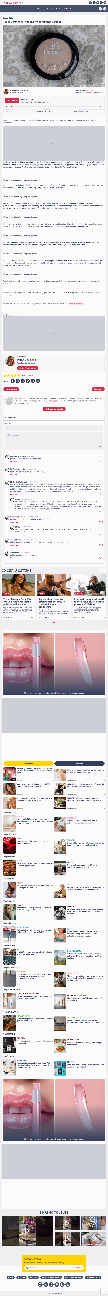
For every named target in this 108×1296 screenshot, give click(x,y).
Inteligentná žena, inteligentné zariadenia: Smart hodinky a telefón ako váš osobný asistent (85, 911)
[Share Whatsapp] (18, 381)
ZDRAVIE (20, 838)
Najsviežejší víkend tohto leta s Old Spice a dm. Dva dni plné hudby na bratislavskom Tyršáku (34, 770)
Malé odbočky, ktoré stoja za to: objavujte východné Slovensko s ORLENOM (34, 931)
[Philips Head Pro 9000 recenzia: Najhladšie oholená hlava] (94, 1223)
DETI (18, 949)
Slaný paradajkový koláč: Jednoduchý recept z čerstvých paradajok (35, 864)
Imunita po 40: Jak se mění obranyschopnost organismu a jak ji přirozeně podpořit (86, 888)
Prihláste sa (20, 398)
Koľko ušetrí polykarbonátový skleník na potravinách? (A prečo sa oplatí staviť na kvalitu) (84, 956)
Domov (5, 18)
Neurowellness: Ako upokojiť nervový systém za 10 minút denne (83, 866)
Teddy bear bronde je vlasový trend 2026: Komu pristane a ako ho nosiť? (33, 785)
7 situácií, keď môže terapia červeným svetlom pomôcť (32, 842)
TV (70, 9)
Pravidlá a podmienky (51, 1277)
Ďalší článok (98, 389)
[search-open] (104, 8)
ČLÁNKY (19, 905)
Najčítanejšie (28, 764)
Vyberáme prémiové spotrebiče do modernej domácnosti (34, 1042)
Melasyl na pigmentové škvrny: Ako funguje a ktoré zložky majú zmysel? (85, 771)
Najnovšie (79, 764)
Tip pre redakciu (93, 1277)
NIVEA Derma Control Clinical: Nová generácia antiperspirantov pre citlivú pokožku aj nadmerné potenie (83, 934)
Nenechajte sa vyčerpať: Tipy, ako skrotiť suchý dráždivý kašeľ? (33, 909)
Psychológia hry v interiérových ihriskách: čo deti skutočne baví (34, 953)
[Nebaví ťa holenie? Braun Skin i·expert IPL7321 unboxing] (67, 1239)
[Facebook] (90, 2)
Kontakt (21, 1277)
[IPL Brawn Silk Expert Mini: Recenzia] (94, 1239)
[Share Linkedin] (33, 381)
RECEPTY (54, 9)
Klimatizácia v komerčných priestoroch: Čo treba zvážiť (85, 999)
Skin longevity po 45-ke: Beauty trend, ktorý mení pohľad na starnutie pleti (34, 799)
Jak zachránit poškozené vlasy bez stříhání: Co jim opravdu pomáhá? (34, 886)
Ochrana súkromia (73, 1277)
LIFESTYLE (46, 9)
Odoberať (79, 1268)
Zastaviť (9, 111)
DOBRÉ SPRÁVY (22, 927)
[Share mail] (38, 381)
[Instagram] (97, 2)
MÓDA (66, 9)
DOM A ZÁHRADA (74, 951)
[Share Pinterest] (28, 381)
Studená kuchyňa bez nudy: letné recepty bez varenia (84, 1044)
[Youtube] (94, 2)
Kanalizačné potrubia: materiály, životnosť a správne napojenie (35, 1020)
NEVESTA (20, 816)
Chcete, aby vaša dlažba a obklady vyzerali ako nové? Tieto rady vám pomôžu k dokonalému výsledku (34, 976)
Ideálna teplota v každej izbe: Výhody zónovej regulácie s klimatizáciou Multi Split (85, 1021)
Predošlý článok (11, 389)
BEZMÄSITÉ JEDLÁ (74, 1040)
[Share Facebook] (13, 381)
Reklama (33, 1277)
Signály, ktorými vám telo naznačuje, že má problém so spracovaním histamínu (85, 844)
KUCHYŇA (20, 1038)
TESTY (60, 9)
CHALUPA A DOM (23, 1016)
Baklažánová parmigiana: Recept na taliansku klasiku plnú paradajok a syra (84, 799)
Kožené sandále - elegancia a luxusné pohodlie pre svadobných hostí (82, 822)
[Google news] (62, 1284)
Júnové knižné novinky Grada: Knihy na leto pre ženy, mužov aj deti (85, 1066)
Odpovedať (14, 461)
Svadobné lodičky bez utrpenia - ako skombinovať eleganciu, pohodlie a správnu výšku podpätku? (34, 821)
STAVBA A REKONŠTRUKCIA (27, 994)
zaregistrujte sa (56, 401)
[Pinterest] (101, 2)
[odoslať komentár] (100, 446)
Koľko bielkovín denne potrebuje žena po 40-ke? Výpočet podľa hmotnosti (85, 785)
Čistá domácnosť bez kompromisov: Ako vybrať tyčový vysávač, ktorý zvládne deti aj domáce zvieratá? (34, 1065)
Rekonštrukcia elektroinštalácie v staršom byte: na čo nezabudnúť (34, 997)
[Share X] (23, 381)
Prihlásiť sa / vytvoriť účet (54, 409)
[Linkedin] (104, 2)
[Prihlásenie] (100, 8)
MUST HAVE (72, 818)
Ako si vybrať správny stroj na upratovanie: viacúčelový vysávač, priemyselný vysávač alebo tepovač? (85, 978)
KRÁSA (39, 9)
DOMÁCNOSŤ (22, 971)
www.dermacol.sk (76, 304)
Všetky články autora (27, 368)
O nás (10, 1277)
